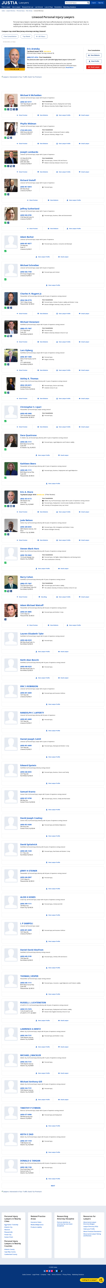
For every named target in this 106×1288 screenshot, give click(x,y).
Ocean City (7, 1234)
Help (49, 1274)
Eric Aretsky (33, 48)
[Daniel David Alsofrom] (11, 955)
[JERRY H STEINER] (11, 876)
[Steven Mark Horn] (11, 553)
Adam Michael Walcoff (31, 605)
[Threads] (54, 1271)
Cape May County (10, 1252)
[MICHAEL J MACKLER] (11, 1060)
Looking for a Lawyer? (89, 1280)
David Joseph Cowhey (31, 818)
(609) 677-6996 (26, 1114)
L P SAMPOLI (26, 923)
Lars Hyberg (26, 350)
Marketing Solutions (69, 7)
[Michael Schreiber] (11, 270)
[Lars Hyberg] (11, 355)
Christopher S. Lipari (30, 406)
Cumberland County (10, 1254)
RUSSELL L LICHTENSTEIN (33, 1002)
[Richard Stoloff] (11, 185)
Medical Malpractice (37, 1225)
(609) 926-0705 (26, 215)
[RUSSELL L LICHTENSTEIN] (11, 1007)
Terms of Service (56, 1274)
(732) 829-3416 (26, 130)
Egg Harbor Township (11, 1225)
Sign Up (100, 2)
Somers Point (8, 1237)
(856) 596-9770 (26, 300)
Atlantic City (8, 1227)
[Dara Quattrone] (11, 440)
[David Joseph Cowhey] (11, 823)
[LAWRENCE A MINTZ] (11, 1034)
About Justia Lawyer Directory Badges (89, 1223)
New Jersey (29, 10)
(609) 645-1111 (26, 442)
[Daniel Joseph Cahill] (11, 744)
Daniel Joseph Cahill (30, 739)
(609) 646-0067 (26, 877)
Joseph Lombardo (29, 152)
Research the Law (27, 7)
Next (53, 1186)
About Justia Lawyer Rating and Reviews (92, 1235)
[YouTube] (47, 1271)
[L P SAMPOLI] (11, 928)
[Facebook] (49, 1271)
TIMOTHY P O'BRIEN (30, 1107)
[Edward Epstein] (11, 770)
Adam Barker (27, 236)
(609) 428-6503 (26, 527)
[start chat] (101, 1280)
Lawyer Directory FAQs (90, 1226)
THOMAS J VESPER (29, 976)
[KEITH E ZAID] (11, 1139)
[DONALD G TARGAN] (11, 1165)
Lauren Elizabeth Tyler (32, 633)
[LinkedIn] (45, 1271)
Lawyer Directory (10, 10)
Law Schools (39, 7)
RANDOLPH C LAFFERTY (32, 712)
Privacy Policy (67, 1274)
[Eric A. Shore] (11, 497)
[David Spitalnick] (11, 849)
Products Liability (36, 1227)
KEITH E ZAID (26, 1134)
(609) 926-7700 (26, 272)
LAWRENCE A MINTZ (30, 1028)
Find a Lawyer (6, 7)
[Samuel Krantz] (11, 796)
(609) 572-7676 (26, 1009)
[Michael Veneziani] (11, 327)
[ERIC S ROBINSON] (11, 691)
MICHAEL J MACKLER (30, 1055)
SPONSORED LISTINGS (9, 42)
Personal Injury (21, 10)
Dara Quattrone (28, 435)
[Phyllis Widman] (11, 128)
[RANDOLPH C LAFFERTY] (11, 717)
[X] (59, 1271)
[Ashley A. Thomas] (11, 383)
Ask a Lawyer (16, 7)
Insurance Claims (36, 1222)
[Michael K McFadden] (11, 100)
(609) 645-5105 (26, 956)
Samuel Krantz (27, 791)
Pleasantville (8, 1232)
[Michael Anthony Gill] (11, 1086)
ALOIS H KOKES (28, 897)
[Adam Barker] (11, 242)
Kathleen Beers (28, 463)
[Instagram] (52, 1271)
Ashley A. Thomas (29, 378)
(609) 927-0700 (26, 798)
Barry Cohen (26, 577)
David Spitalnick (28, 844)
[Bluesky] (57, 1271)
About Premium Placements (92, 1231)
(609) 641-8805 (26, 612)
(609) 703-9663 (26, 555)
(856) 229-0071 (26, 385)
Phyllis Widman (28, 123)
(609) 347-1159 (26, 1141)
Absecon (7, 1230)
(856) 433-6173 (26, 499)
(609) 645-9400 (26, 413)
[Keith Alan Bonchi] (11, 665)
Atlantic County (9, 1249)
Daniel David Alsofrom (31, 949)
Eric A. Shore (26, 492)
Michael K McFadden (31, 95)
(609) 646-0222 (26, 640)
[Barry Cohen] (11, 582)
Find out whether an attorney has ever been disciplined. (64, 1224)
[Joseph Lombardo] (11, 157)
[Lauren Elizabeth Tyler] (11, 638)
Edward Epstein (28, 765)
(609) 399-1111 (26, 904)
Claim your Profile (89, 1229)
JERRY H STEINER (28, 870)
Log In (94, 2)
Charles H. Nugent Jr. (31, 293)
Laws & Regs (49, 7)
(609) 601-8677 (26, 243)
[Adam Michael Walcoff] (11, 610)
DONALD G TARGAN (30, 1160)
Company (43, 1274)
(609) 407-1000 (26, 357)
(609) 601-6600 (26, 693)
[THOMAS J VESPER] (11, 981)
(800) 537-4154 (32, 57)
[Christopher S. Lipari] (11, 412)
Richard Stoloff (28, 180)
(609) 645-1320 (26, 851)
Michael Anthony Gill (31, 1081)
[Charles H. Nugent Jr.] (11, 298)
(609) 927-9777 (26, 102)
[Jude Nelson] (11, 525)
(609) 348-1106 (26, 1167)
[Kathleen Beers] (11, 468)
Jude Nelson (26, 520)
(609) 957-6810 (26, 187)
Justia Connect (26, 1274)
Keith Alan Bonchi (29, 659)
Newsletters (58, 7)
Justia (3, 10)
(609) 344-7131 (26, 1035)
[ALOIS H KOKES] (11, 902)
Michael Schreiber (29, 265)
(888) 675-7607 (26, 328)
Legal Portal (35, 1274)
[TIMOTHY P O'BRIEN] (11, 1113)
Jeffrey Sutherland (29, 208)
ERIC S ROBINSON (29, 686)
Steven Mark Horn (29, 548)
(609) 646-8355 (26, 772)
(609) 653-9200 (26, 824)
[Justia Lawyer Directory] (9, 2)
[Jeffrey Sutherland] (11, 213)
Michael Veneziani (29, 321)
